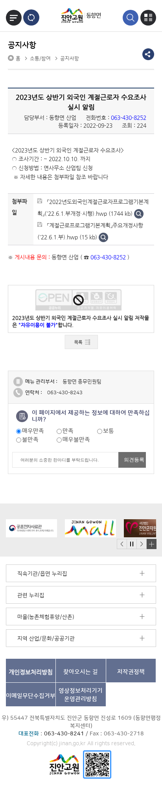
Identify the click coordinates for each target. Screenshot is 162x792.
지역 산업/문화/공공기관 (46, 639)
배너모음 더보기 (151, 544)
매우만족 (33, 431)
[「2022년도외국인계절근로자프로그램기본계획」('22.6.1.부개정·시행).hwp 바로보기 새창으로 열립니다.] (139, 213)
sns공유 (148, 54)
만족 (68, 431)
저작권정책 (131, 672)
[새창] (97, 764)
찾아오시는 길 (80, 672)
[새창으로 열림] (31, 528)
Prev (122, 544)
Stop (131, 544)
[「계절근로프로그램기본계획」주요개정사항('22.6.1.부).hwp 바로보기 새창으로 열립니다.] (103, 237)
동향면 (93, 15)
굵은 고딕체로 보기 (31, 17)
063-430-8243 (65, 392)
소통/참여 (40, 58)
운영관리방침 (81, 694)
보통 (108, 431)
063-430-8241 (64, 734)
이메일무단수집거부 (30, 696)
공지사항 (69, 58)
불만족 (30, 439)
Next (141, 544)
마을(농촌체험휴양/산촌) (45, 617)
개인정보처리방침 (31, 672)
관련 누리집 (30, 595)
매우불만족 (76, 439)
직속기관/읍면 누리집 (42, 574)
